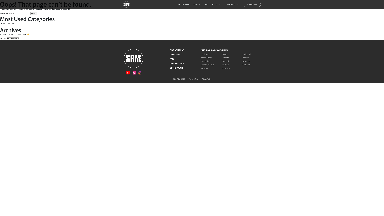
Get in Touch (217, 4)
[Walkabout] (134, 72)
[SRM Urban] (133, 58)
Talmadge (204, 68)
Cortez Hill (225, 61)
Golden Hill (226, 68)
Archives (3, 39)
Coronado (225, 58)
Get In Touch (176, 67)
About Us (197, 4)
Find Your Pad (184, 4)
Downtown (225, 65)
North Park (205, 54)
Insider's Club (233, 4)
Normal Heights (206, 58)
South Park (246, 65)
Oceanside (246, 61)
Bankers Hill (246, 54)
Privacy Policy (206, 79)
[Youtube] (128, 72)
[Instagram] (139, 72)
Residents (253, 4)
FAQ (206, 4)
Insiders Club (177, 63)
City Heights (205, 61)
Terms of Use (193, 79)
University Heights (207, 65)
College (224, 54)
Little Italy (245, 58)
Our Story (175, 54)
